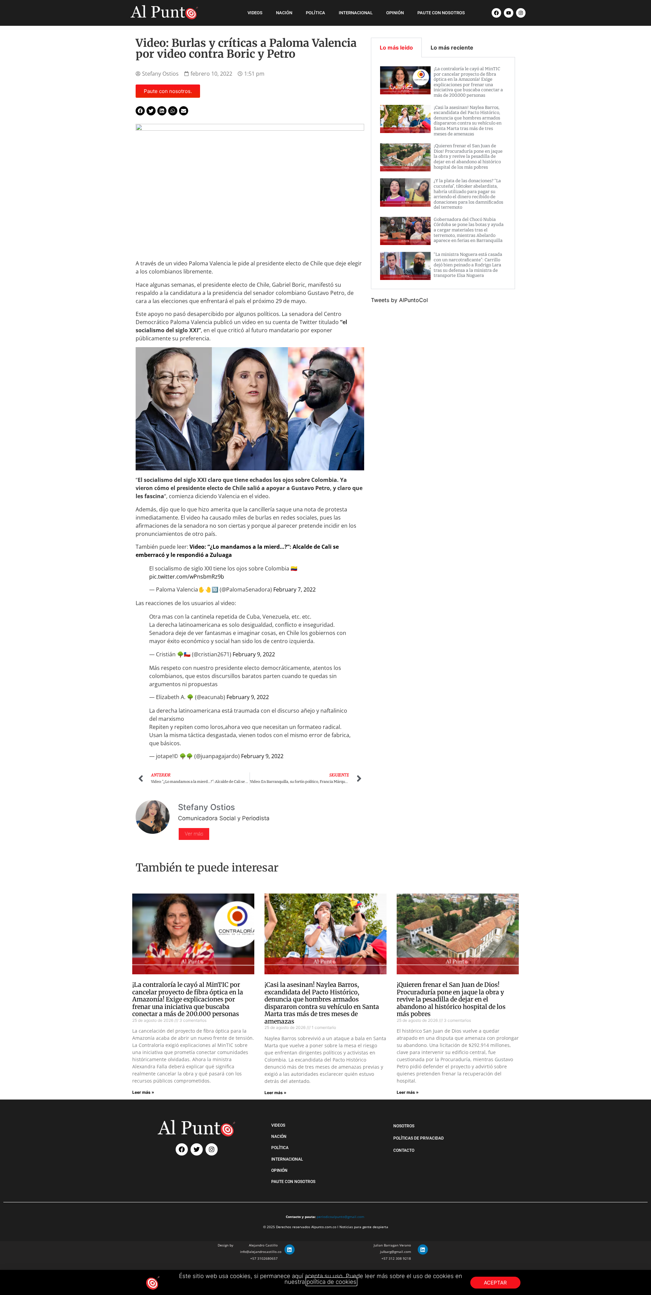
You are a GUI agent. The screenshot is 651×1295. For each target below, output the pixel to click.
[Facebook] (496, 13)
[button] (140, 110)
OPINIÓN (395, 12)
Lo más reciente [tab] (452, 47)
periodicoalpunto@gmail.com (340, 1216)
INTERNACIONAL (356, 12)
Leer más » (143, 1092)
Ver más (194, 834)
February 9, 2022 (254, 654)
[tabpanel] (443, 173)
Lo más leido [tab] (396, 47)
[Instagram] (521, 13)
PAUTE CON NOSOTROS (441, 12)
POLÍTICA (315, 12)
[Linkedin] (289, 1249)
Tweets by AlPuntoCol (399, 300)
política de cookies (331, 1281)
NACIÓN (284, 12)
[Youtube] (508, 13)
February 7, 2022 (294, 589)
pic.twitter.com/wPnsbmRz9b (186, 576)
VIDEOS (255, 12)
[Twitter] (197, 1149)
